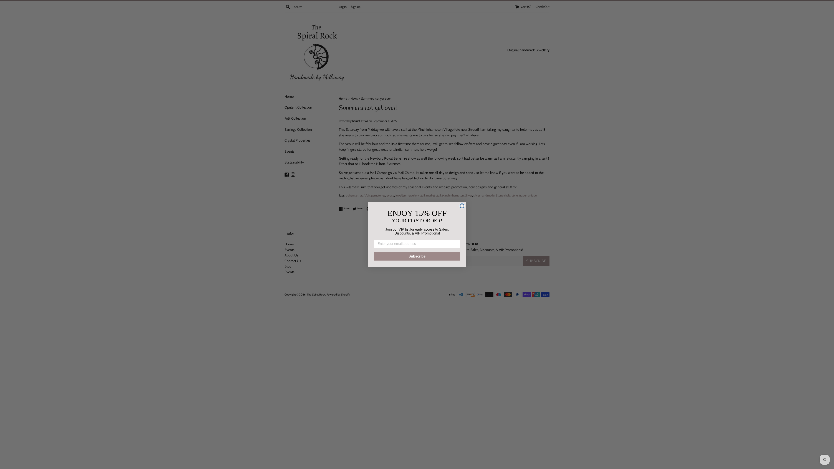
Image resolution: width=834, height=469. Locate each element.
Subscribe (417, 256)
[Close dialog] (462, 206)
